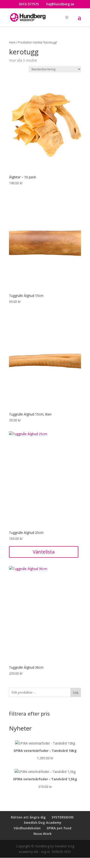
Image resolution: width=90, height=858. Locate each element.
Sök (75, 692)
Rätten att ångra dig (28, 817)
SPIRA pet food (59, 828)
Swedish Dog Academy (42, 822)
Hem (12, 42)
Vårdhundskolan (27, 828)
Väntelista (43, 552)
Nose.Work (42, 833)
